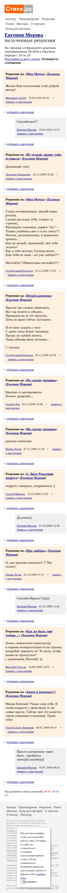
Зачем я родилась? (40, 692)
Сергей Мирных (15, 493)
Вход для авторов (18, 28)
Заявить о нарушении (19, 101)
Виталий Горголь (16, 667)
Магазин (22, 23)
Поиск (10, 23)
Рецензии (48, 19)
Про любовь (35, 551)
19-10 (55, 791)
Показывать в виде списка (22, 59)
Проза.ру (26, 814)
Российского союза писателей (40, 888)
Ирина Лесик (13, 449)
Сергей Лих (13, 404)
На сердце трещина (41, 380)
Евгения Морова (24, 35)
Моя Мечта (35, 74)
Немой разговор (38, 296)
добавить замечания (20, 112)
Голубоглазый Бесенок (19, 270)
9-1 (7, 795)
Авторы (11, 19)
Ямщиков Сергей (16, 97)
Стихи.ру (12, 814)
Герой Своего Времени (20, 727)
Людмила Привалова (18, 174)
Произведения (29, 19)
